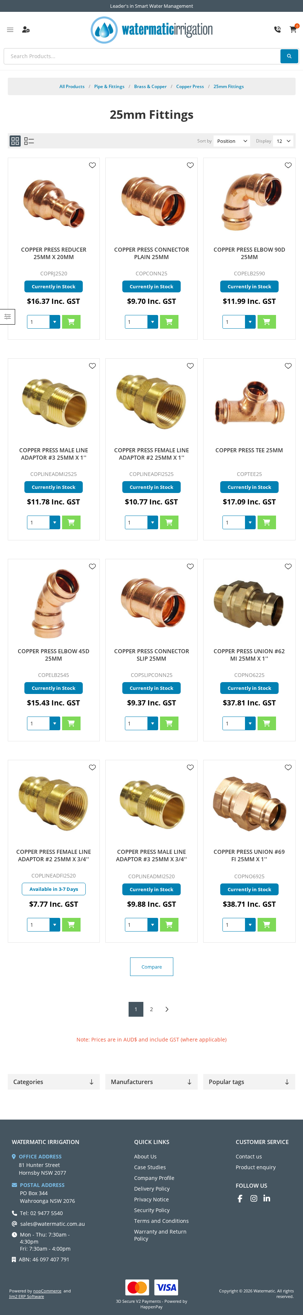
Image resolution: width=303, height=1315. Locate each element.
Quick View (92, 176)
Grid (15, 141)
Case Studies (150, 1167)
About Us (145, 1156)
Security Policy (152, 1210)
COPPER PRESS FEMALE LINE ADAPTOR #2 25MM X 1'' (151, 453)
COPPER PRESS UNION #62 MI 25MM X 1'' (249, 654)
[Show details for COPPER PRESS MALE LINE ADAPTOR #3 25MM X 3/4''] (151, 804)
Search (289, 56)
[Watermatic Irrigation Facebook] (244, 1198)
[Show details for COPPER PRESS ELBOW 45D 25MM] (54, 603)
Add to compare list (92, 187)
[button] (55, 321)
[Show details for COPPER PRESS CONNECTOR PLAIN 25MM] (151, 202)
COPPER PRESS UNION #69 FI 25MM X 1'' (249, 855)
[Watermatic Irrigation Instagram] (257, 1198)
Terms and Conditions (161, 1220)
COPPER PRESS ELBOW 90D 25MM (249, 253)
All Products (72, 86)
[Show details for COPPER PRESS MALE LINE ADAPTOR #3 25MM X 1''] (54, 402)
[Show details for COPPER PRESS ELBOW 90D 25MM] (249, 202)
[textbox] (151, 56)
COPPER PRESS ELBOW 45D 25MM (53, 654)
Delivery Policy (152, 1188)
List (29, 141)
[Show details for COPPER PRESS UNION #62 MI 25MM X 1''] (249, 603)
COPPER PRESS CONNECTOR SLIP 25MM (151, 654)
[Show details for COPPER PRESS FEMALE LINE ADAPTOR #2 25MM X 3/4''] (54, 804)
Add (71, 322)
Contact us (249, 1156)
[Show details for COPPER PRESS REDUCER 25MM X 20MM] (54, 202)
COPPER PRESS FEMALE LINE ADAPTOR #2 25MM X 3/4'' (53, 855)
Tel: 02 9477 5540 (41, 1213)
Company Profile (154, 1177)
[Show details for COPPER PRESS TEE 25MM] (249, 402)
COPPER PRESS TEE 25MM (249, 450)
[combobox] (38, 321)
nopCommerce (47, 1291)
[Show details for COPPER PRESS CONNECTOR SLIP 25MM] (151, 603)
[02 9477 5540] (277, 30)
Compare (152, 966)
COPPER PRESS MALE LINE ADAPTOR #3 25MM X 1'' (53, 453)
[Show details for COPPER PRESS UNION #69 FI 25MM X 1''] (249, 804)
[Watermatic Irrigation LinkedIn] (269, 1198)
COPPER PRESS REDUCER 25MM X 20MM (53, 253)
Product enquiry (256, 1167)
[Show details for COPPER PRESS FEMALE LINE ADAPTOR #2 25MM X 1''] (151, 402)
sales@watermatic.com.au (52, 1223)
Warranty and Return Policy (160, 1235)
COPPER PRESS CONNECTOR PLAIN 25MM (151, 253)
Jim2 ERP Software (26, 1296)
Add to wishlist (92, 165)
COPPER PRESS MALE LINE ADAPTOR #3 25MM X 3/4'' (151, 855)
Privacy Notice (151, 1199)
